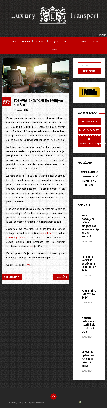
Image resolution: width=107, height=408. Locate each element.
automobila (45, 233)
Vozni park (40, 41)
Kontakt (95, 41)
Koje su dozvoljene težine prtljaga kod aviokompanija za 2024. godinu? (90, 225)
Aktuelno (26, 41)
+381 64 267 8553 (90, 130)
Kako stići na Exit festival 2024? (89, 294)
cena (31, 246)
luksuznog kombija (16, 237)
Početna (12, 41)
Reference (67, 41)
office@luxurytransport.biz (92, 143)
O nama (53, 49)
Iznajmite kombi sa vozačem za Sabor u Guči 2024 (89, 263)
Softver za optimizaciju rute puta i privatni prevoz (89, 359)
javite (27, 264)
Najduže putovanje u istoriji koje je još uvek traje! (89, 324)
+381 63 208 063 (90, 121)
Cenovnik (82, 41)
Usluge (53, 41)
